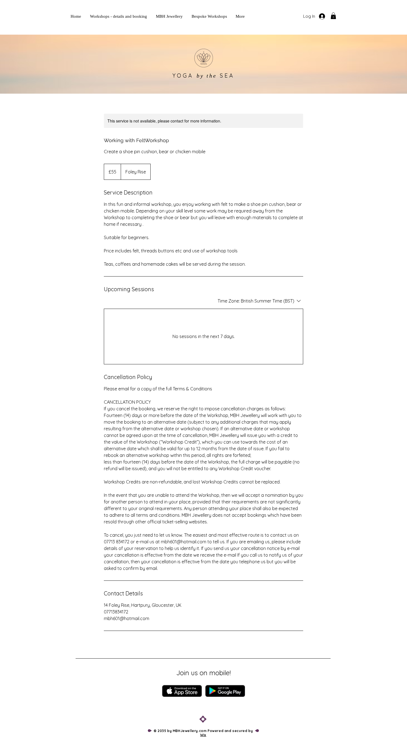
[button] (333, 15)
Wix (203, 735)
